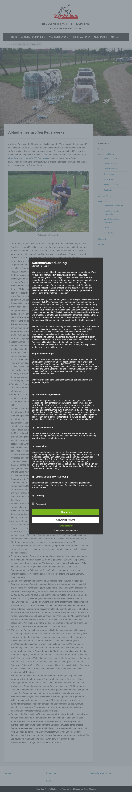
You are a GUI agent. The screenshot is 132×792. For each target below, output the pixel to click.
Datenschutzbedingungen (66, 530)
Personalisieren (66, 526)
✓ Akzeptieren (65, 512)
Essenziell (41, 504)
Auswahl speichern (65, 520)
